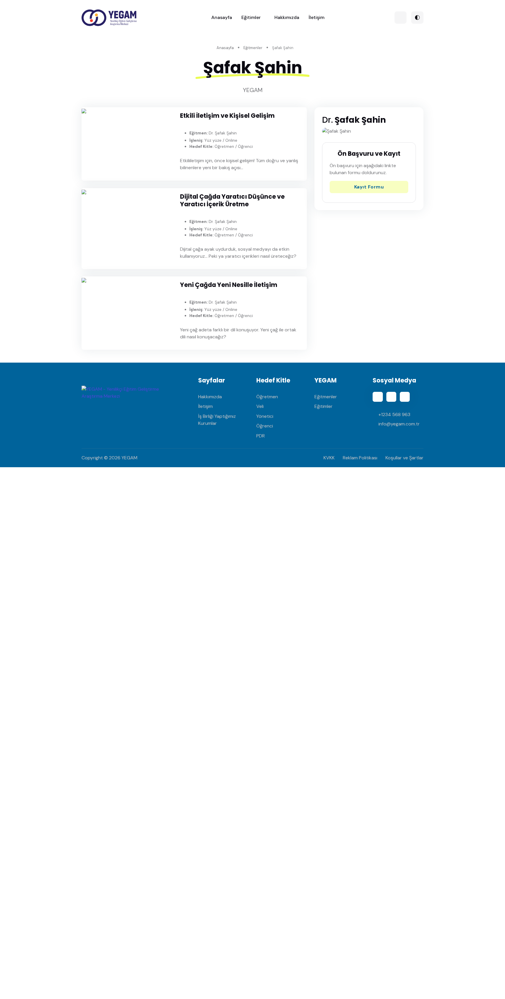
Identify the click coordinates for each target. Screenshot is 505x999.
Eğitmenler (252, 47)
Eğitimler (251, 17)
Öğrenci (264, 426)
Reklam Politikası (360, 458)
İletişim (316, 17)
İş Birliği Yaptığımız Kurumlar (217, 419)
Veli (260, 406)
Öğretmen (267, 397)
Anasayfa (221, 17)
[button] (401, 17)
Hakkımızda (286, 17)
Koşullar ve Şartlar (404, 458)
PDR (260, 436)
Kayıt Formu (369, 187)
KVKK (329, 458)
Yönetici (264, 416)
